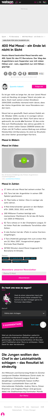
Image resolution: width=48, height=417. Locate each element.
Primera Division (20, 261)
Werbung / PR (19, 407)
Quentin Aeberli (16, 86)
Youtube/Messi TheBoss (13, 179)
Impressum (35, 407)
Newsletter (8, 407)
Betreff (4, 308)
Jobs (27, 407)
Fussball (7, 261)
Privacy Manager (29, 410)
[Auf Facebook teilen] (5, 73)
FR (40, 2)
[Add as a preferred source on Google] (33, 73)
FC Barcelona (14, 36)
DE (35, 2)
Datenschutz (17, 410)
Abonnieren (24, 278)
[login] (2, 414)
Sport (4, 36)
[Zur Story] (24, 375)
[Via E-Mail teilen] (14, 73)
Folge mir (39, 86)
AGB (42, 407)
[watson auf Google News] (41, 73)
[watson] (7, 2)
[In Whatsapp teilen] (10, 73)
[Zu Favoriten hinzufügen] (24, 73)
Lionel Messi (30, 258)
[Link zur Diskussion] (20, 73)
